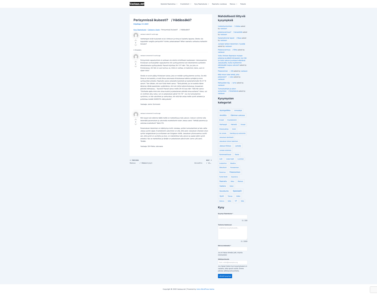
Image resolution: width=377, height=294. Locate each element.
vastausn (223, 28)
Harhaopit (223, 124)
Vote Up (135, 39)
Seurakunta (224, 191)
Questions (234, 177)
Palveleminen (234, 167)
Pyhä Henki (223, 177)
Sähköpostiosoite (223, 259)
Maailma (233, 163)
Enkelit (221, 120)
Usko (238, 196)
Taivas (230, 196)
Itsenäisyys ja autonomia (237, 133)
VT (236, 201)
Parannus (222, 172)
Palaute (243, 4)
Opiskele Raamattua (168, 4)
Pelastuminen (235, 172)
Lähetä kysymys (225, 276)
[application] (176, 4)
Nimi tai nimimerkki (224, 245)
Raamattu (223, 181)
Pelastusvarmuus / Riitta (227, 50)
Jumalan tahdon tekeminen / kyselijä (231, 44)
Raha (232, 181)
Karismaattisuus (225, 154)
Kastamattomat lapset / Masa (229, 38)
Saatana (223, 186)
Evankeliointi (232, 120)
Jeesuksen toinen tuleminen (228, 141)
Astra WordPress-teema (205, 289)
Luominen (240, 159)
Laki (220, 159)
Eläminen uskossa (238, 115)
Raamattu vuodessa (219, 4)
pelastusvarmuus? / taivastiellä (230, 32)
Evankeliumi (184, 4)
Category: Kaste (154, 30)
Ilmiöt (234, 129)
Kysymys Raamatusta (225, 213)
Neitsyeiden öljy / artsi (227, 83)
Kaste (237, 154)
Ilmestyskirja (223, 129)
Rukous (232, 4)
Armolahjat (238, 110)
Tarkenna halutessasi (225, 225)
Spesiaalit (237, 191)
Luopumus (223, 163)
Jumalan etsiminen (225, 150)
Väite (242, 201)
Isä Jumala (222, 133)
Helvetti (234, 124)
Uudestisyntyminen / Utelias (229, 26)
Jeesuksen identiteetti (226, 137)
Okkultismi (223, 167)
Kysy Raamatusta (200, 4)
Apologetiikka (225, 110)
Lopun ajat (230, 159)
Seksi (231, 186)
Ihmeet (243, 124)
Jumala (238, 146)
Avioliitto (223, 115)
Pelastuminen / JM (225, 71)
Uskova (221, 201)
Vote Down (135, 46)
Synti (222, 196)
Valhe (229, 201)
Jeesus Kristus (225, 146)
